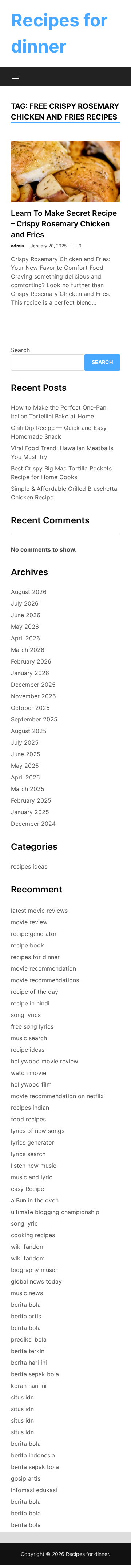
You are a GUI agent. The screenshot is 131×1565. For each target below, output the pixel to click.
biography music (34, 1269)
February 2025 (31, 800)
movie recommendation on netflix (57, 1096)
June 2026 (25, 615)
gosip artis (25, 1478)
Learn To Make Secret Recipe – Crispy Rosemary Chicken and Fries (64, 224)
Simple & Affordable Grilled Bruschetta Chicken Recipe (64, 493)
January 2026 (30, 673)
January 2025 (30, 812)
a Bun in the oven (35, 1200)
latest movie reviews (39, 910)
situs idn (22, 1397)
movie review (29, 922)
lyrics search (28, 1154)
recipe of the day (34, 991)
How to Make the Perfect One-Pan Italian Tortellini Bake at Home (58, 412)
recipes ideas (29, 866)
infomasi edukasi (34, 1490)
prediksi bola (29, 1339)
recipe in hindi (30, 1003)
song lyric (24, 1223)
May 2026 (25, 626)
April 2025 (25, 777)
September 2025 (34, 719)
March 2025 (27, 788)
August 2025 (29, 731)
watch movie (28, 1072)
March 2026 (27, 649)
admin (17, 245)
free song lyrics (32, 1026)
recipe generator (34, 933)
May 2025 (25, 765)
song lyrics (26, 1014)
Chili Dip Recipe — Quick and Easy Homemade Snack (59, 432)
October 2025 (30, 707)
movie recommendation (43, 968)
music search (29, 1038)
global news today (36, 1281)
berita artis (26, 1316)
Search (20, 349)
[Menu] (15, 76)
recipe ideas (27, 1049)
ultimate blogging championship (55, 1211)
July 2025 (25, 742)
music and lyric (31, 1177)
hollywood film (31, 1084)
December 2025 (33, 684)
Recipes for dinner (87, 1554)
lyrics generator (32, 1142)
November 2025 (33, 696)
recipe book (27, 945)
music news (27, 1293)
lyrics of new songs (37, 1130)
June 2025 (25, 754)
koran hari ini (29, 1385)
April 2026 (25, 638)
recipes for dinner (35, 957)
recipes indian (30, 1107)
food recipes (28, 1119)
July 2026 (25, 603)
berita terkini (28, 1351)
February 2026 (31, 661)
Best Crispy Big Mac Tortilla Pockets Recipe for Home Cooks (61, 473)
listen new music (33, 1165)
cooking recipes (33, 1235)
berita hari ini (29, 1362)
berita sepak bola (35, 1374)
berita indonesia (33, 1455)
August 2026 (29, 591)
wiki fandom (28, 1246)
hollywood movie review (44, 1061)
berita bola (26, 1304)
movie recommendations (45, 980)
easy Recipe (27, 1188)
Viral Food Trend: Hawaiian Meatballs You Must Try (62, 452)
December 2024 (33, 823)
